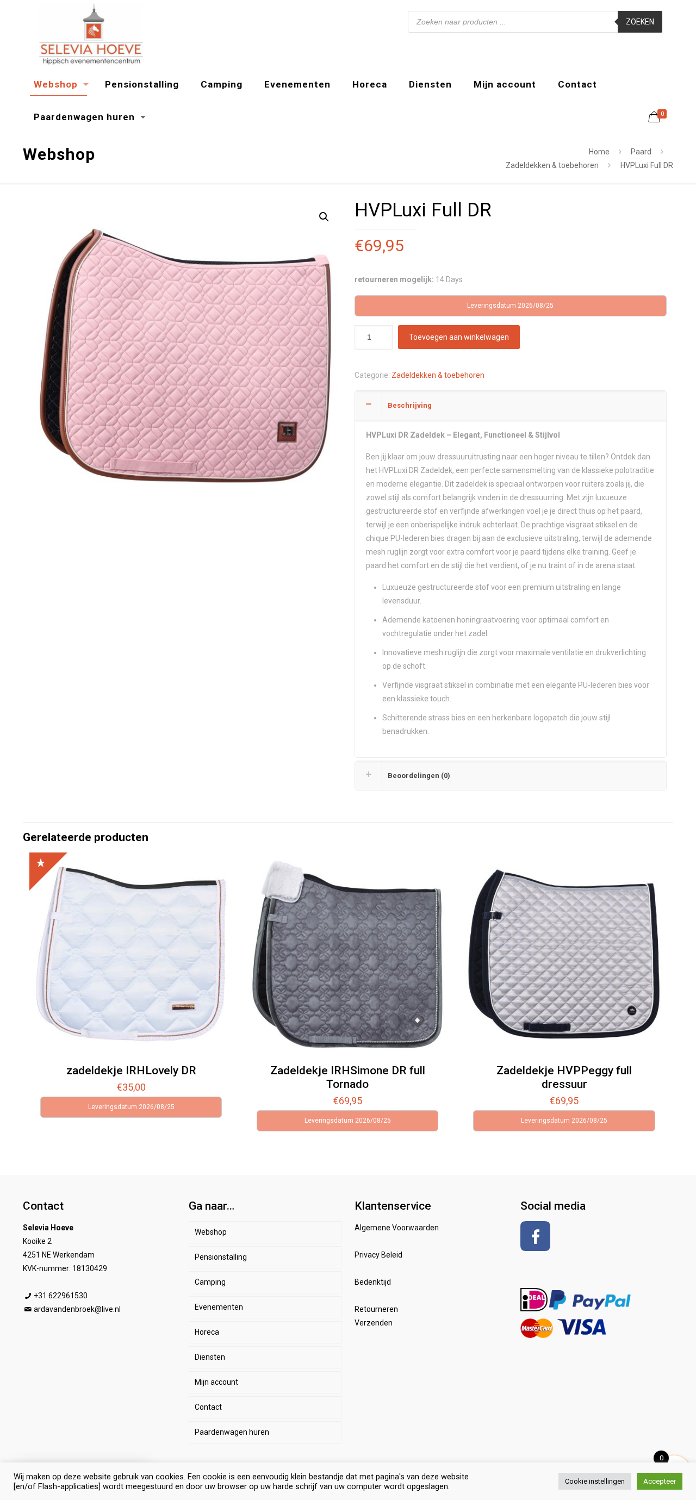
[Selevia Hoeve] (90, 34)
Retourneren (376, 1309)
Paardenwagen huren (232, 1432)
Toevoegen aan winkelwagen (459, 337)
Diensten (210, 1357)
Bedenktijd (373, 1282)
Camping (210, 1282)
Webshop (211, 1232)
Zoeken (640, 21)
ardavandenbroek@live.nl (77, 1309)
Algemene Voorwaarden (397, 1227)
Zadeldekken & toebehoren (552, 165)
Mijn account (216, 1382)
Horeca (207, 1332)
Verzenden (374, 1322)
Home (599, 151)
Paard (641, 151)
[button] (324, 217)
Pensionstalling (221, 1257)
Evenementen (219, 1307)
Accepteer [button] (659, 1481)
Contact (208, 1407)
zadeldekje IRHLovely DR (131, 1070)
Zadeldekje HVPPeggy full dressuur (564, 1077)
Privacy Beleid (378, 1254)
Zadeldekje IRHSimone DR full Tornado (347, 1077)
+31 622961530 (61, 1295)
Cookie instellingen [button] (595, 1481)
